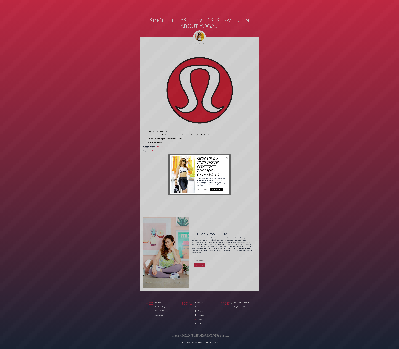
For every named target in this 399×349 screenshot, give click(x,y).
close (226, 157)
